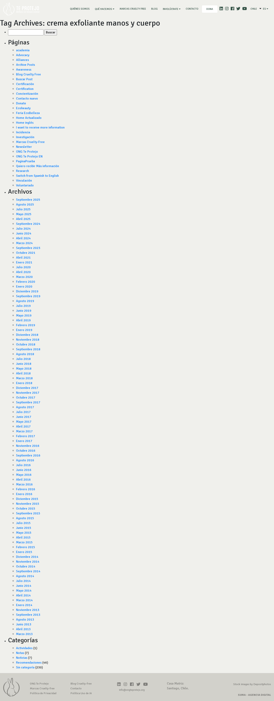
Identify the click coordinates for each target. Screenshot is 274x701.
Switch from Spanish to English (37, 176)
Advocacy (22, 55)
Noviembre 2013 (27, 610)
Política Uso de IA (81, 693)
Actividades (24, 648)
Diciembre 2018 (27, 335)
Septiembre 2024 (28, 224)
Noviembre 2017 (27, 393)
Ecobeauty (23, 108)
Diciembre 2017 (27, 388)
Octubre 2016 (25, 451)
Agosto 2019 (25, 301)
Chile (254, 8)
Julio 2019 (23, 306)
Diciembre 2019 (27, 291)
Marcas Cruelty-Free (30, 142)
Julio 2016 (23, 465)
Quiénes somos (80, 8)
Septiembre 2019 (28, 296)
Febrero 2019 (25, 325)
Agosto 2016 (25, 460)
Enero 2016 (24, 494)
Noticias (21, 658)
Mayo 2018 (23, 369)
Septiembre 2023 (28, 248)
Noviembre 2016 (27, 446)
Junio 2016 (23, 470)
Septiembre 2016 (28, 455)
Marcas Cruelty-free (42, 688)
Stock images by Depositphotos (252, 684)
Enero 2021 (24, 262)
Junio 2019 (23, 311)
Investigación (25, 137)
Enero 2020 (24, 287)
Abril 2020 (23, 272)
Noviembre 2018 (27, 340)
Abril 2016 (23, 480)
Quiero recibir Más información (37, 166)
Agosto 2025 (25, 204)
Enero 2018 (24, 383)
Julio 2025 (23, 209)
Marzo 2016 (24, 484)
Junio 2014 (23, 586)
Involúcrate (171, 9)
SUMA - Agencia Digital (254, 695)
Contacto (192, 8)
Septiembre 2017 (28, 402)
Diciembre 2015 (27, 499)
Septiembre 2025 (28, 200)
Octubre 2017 (25, 398)
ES (265, 8)
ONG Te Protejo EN (29, 156)
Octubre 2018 (25, 344)
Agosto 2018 (25, 354)
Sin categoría (25, 667)
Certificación (25, 84)
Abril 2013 (23, 629)
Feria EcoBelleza (28, 113)
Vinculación (24, 181)
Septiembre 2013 (28, 615)
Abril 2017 (23, 427)
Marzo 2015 (24, 542)
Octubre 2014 (25, 566)
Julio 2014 (23, 581)
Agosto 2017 (25, 407)
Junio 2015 (23, 528)
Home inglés (24, 123)
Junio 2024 (23, 233)
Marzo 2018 (24, 378)
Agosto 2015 (25, 518)
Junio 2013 (23, 624)
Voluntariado (25, 185)
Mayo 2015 (23, 533)
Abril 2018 (23, 373)
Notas (20, 653)
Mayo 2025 (23, 214)
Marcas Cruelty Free (133, 8)
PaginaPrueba (25, 161)
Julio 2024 (23, 229)
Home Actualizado (29, 118)
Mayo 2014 (23, 591)
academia (22, 50)
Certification (24, 89)
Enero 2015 (24, 552)
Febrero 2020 (25, 282)
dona (209, 9)
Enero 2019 (24, 330)
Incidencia (23, 132)
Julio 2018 (23, 359)
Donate (21, 103)
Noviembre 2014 (27, 562)
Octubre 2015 (25, 509)
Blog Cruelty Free (28, 74)
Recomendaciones (29, 663)
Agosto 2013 (25, 620)
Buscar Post (24, 79)
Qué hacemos (104, 9)
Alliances (22, 60)
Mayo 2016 (23, 475)
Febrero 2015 (25, 547)
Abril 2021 (23, 258)
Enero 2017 (24, 441)
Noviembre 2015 (27, 504)
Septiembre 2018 (28, 349)
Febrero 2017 (25, 436)
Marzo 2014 (24, 600)
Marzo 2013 (24, 634)
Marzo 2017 (24, 431)
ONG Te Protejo (27, 152)
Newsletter (24, 147)
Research (22, 171)
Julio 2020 (23, 267)
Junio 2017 (23, 417)
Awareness (23, 70)
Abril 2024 (23, 238)
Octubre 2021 (25, 253)
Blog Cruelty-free (81, 683)
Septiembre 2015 (28, 513)
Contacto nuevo (27, 99)
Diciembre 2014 (27, 557)
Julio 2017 (23, 412)
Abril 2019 (23, 320)
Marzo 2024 (24, 243)
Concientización (27, 94)
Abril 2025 (23, 219)
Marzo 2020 (24, 277)
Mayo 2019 (23, 315)
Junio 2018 (23, 364)
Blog (154, 8)
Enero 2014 (24, 605)
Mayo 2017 (23, 422)
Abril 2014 (23, 595)
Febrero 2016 (25, 489)
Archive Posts (25, 65)
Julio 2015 (23, 523)
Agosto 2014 (25, 576)
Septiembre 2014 (28, 571)
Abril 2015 (23, 538)
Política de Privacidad (43, 693)
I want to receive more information (40, 127)
